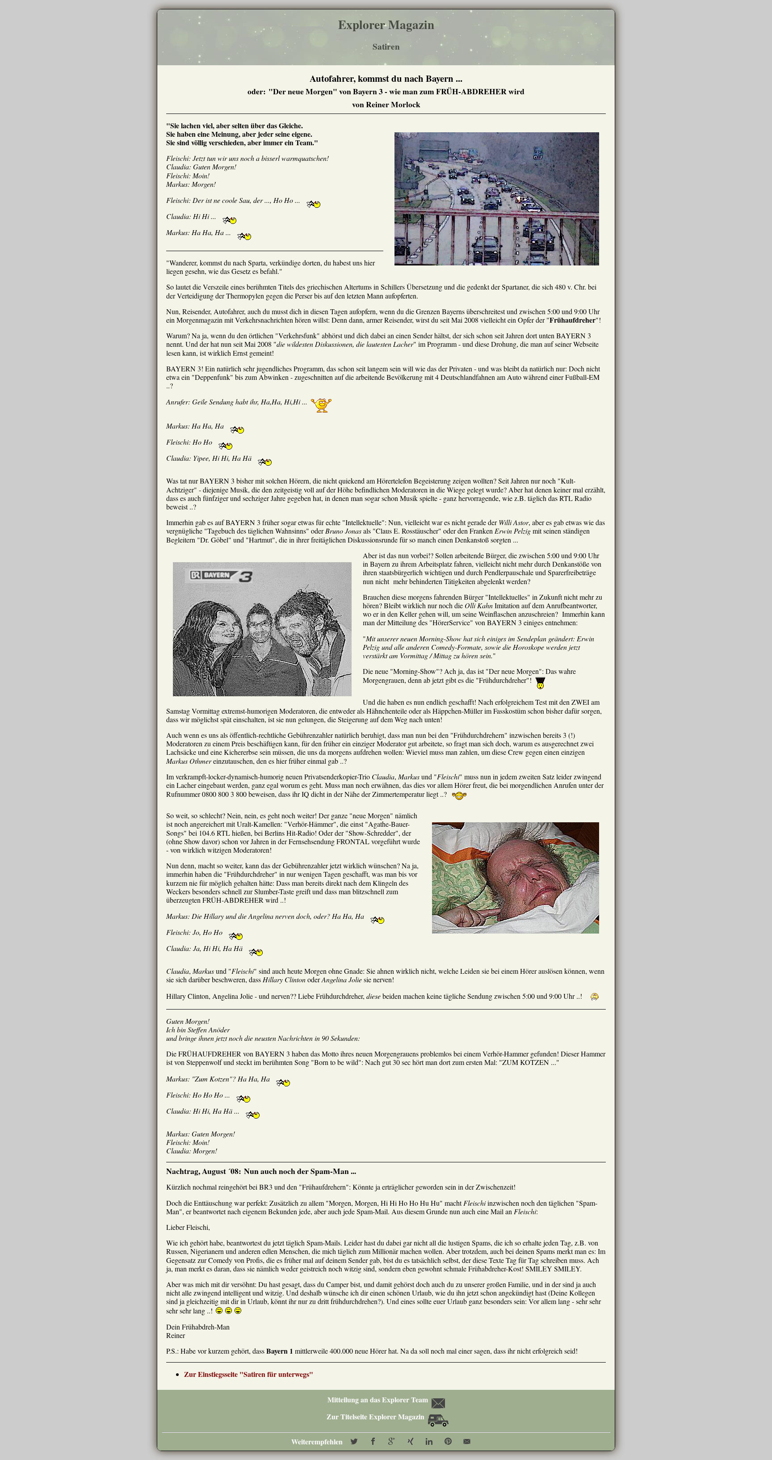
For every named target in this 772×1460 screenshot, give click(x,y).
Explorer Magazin (386, 24)
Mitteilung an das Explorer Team (377, 1399)
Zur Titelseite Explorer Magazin (376, 1416)
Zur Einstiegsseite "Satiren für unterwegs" (248, 1374)
